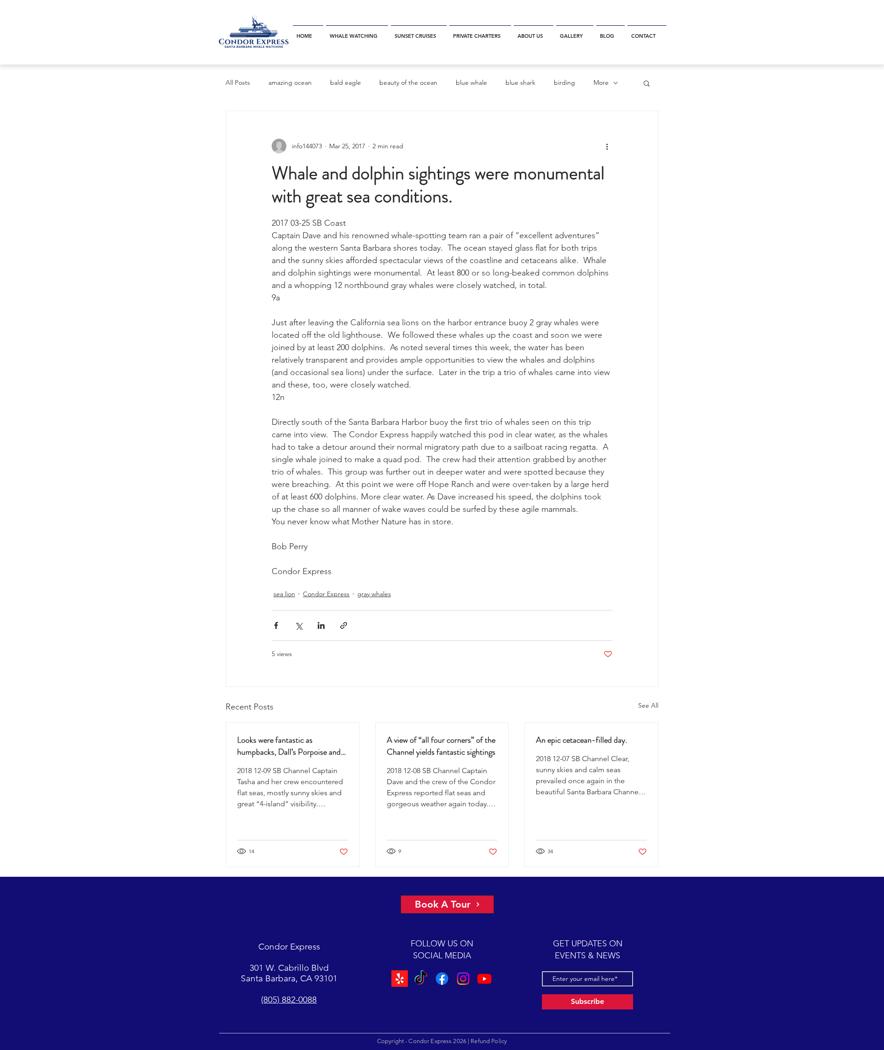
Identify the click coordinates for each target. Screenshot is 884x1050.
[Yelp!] (401, 978)
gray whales (374, 594)
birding (564, 82)
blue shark (520, 82)
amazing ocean (290, 82)
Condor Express (326, 594)
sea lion (284, 594)
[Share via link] (343, 625)
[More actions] (606, 146)
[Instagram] (462, 978)
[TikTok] (421, 978)
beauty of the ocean (408, 82)
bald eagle (345, 82)
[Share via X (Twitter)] (298, 625)
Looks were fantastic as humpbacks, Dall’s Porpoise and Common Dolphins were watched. (292, 746)
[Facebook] (442, 978)
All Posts (238, 82)
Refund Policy (489, 1041)
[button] (357, 32)
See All (648, 705)
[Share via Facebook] (276, 625)
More (601, 82)
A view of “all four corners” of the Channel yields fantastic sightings (441, 746)
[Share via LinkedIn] (321, 625)
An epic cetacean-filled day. (581, 740)
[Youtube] (483, 978)
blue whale (471, 82)
